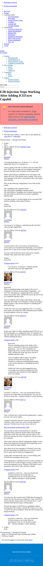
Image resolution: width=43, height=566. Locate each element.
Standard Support (13, 79)
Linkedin (25, 547)
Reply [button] (29, 147)
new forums (29, 116)
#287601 (23, 147)
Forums (6, 13)
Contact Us (11, 70)
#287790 (23, 482)
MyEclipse (11, 18)
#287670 (23, 272)
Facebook (21, 547)
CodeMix (11, 22)
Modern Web (12, 33)
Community (8, 72)
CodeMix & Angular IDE (16, 63)
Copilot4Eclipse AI (14, 60)
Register (6, 44)
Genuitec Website (13, 26)
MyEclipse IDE (13, 58)
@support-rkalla (9, 340)
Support (6, 78)
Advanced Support (14, 81)
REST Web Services (14, 38)
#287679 (23, 316)
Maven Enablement (14, 40)
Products (7, 56)
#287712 (23, 400)
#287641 (23, 230)
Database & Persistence (15, 36)
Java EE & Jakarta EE (15, 29)
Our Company (8, 65)
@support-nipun (9, 263)
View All (11, 42)
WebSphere (11, 35)
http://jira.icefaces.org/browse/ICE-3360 (16, 427)
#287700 (23, 377)
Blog (9, 74)
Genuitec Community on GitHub (23, 119)
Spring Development (14, 31)
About (10, 67)
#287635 (23, 210)
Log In (6, 45)
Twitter (10, 76)
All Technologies (13, 17)
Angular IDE (12, 24)
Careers (10, 69)
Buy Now (7, 11)
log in (30, 540)
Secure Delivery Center (15, 20)
